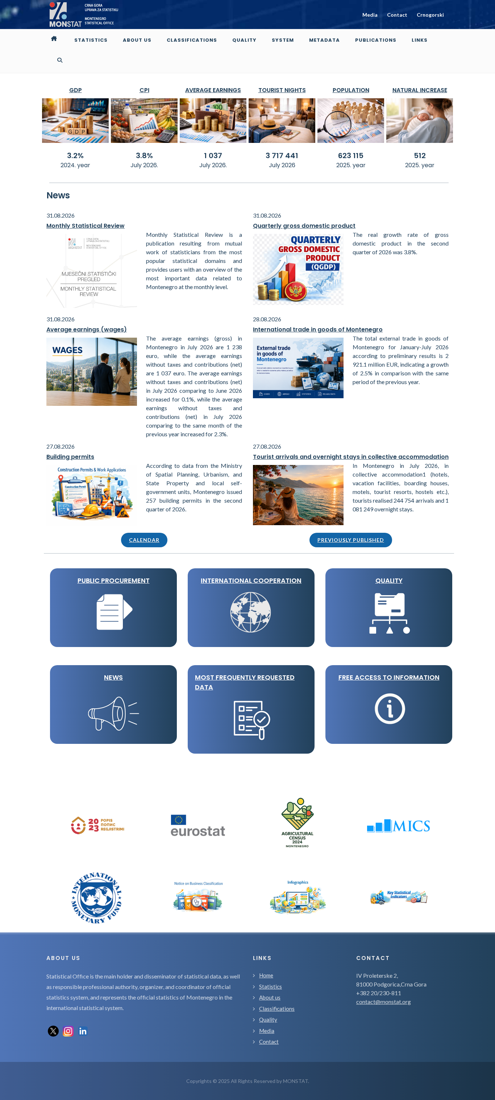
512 (420, 156)
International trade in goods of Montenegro (318, 329)
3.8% (144, 156)
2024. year (75, 165)
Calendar (144, 540)
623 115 (350, 156)
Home (266, 975)
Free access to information (389, 677)
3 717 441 (282, 156)
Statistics (270, 986)
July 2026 (282, 165)
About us (269, 997)
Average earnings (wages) (86, 329)
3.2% (75, 156)
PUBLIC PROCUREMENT (114, 580)
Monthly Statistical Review (85, 226)
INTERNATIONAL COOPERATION (251, 580)
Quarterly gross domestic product (304, 226)
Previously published (350, 540)
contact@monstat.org (383, 1001)
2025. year (351, 165)
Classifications (277, 1008)
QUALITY (389, 580)
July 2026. (144, 165)
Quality (268, 1019)
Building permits (70, 457)
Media (370, 15)
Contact (397, 15)
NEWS (113, 677)
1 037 (213, 156)
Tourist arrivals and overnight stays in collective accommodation (351, 457)
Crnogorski (430, 15)
